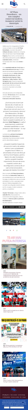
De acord (7, 407)
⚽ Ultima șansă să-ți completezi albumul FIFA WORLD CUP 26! (12, 346)
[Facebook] (6, 230)
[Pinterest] (13, 230)
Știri (6, 9)
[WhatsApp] (16, 230)
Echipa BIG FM (10, 26)
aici (23, 402)
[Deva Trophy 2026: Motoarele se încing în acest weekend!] (14, 364)
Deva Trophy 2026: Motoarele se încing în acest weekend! (13, 381)
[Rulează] (4, 207)
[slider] (22, 207)
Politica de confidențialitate (17, 407)
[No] (26, 404)
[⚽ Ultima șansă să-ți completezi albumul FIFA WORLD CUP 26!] (14, 329)
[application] (14, 207)
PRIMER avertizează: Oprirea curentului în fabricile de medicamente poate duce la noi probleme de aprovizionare (12, 275)
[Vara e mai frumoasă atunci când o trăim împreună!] (14, 294)
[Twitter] (10, 230)
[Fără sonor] (19, 207)
